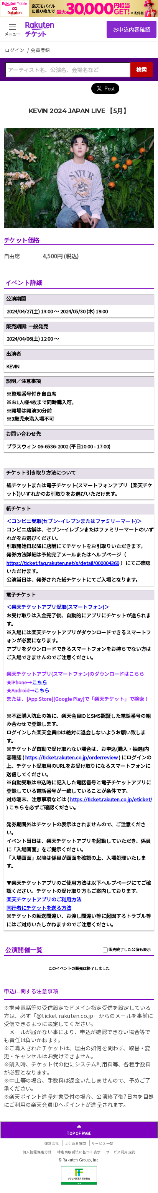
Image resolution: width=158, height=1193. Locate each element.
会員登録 (40, 50)
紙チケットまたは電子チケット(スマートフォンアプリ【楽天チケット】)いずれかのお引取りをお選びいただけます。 (80, 489)
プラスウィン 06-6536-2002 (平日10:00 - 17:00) (58, 446)
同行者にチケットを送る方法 (39, 907)
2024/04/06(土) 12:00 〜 (33, 338)
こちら (39, 682)
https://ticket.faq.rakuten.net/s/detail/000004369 (63, 562)
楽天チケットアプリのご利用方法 (44, 899)
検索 (141, 69)
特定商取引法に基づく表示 (79, 1152)
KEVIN (13, 366)
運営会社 (51, 1143)
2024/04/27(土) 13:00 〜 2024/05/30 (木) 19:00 (57, 311)
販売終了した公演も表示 (129, 949)
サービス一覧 (103, 1143)
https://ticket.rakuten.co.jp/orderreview (71, 757)
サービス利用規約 (120, 1152)
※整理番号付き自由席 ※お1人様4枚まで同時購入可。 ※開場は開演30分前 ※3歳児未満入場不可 (42, 406)
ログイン (15, 50)
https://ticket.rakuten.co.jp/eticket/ (111, 799)
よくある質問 (75, 1143)
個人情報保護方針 (37, 1152)
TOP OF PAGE (79, 1133)
